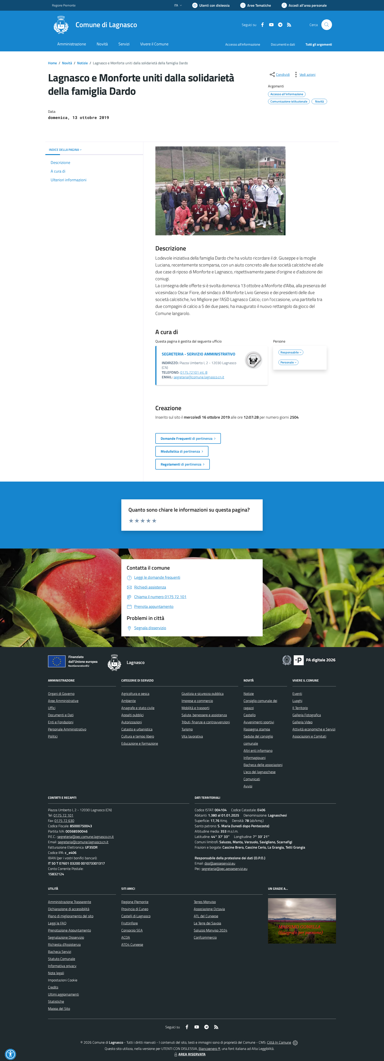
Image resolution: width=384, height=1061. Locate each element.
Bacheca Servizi (59, 951)
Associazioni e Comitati (309, 736)
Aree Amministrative (63, 700)
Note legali (56, 973)
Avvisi (248, 786)
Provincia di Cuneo (134, 909)
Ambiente (128, 700)
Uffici (51, 707)
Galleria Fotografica (306, 715)
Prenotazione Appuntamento (69, 930)
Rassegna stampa (257, 729)
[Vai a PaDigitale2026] (309, 659)
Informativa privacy (62, 965)
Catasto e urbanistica (136, 729)
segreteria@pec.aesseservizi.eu (224, 868)
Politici (53, 736)
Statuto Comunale (61, 958)
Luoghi (297, 700)
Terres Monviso (205, 901)
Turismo (187, 729)
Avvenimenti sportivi (259, 722)
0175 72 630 (64, 820)
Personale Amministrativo (67, 729)
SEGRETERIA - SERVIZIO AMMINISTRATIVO (198, 354)
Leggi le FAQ (57, 923)
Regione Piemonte (64, 5)
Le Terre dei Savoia (207, 923)
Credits (53, 987)
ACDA (125, 937)
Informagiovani (255, 757)
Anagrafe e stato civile (137, 707)
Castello (250, 715)
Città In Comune (279, 1042)
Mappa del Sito (59, 1008)
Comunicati (252, 779)
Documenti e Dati (61, 715)
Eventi (297, 693)
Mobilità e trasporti (195, 707)
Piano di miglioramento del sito (70, 916)
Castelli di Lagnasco (135, 916)
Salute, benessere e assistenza (204, 715)
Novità (67, 63)
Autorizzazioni (131, 722)
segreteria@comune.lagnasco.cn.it (199, 377)
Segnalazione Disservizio (66, 937)
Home (52, 63)
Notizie (82, 63)
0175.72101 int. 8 (193, 372)
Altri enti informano (258, 750)
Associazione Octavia (209, 909)
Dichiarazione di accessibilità (68, 909)
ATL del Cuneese (206, 916)
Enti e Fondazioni (60, 722)
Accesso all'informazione (242, 44)
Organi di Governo (61, 693)
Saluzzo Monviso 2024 (210, 930)
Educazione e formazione (139, 743)
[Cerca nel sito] (326, 24)
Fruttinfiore (129, 923)
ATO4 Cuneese (132, 944)
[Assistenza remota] (295, 1042)
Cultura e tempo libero (137, 736)
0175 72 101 (63, 815)
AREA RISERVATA (192, 1054)
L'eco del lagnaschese (260, 772)
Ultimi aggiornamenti (63, 994)
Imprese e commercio (197, 700)
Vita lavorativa (192, 736)
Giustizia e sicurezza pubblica (203, 693)
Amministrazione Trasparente (69, 901)
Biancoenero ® (209, 1048)
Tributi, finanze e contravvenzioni (206, 722)
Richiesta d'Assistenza (64, 944)
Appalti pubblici (132, 715)
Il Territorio (300, 707)
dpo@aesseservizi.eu (219, 863)
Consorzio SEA (132, 930)
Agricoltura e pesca (135, 693)
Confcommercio (205, 937)
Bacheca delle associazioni (263, 764)
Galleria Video (302, 722)
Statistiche (56, 1001)
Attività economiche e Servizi (313, 729)
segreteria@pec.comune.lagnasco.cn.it (85, 836)
